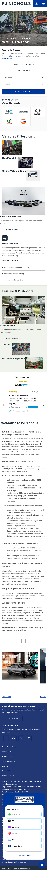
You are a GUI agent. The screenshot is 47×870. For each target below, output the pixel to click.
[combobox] (23, 77)
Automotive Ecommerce (21, 869)
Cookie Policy (7, 752)
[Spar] (9, 121)
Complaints (6, 771)
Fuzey (28, 855)
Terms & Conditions (9, 747)
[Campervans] (23, 112)
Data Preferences (8, 761)
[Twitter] (21, 738)
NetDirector (6, 869)
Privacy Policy (7, 756)
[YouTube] (13, 738)
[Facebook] (6, 738)
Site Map (5, 766)
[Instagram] (29, 738)
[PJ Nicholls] (16, 3)
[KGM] (38, 112)
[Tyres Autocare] (9, 112)
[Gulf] (23, 121)
